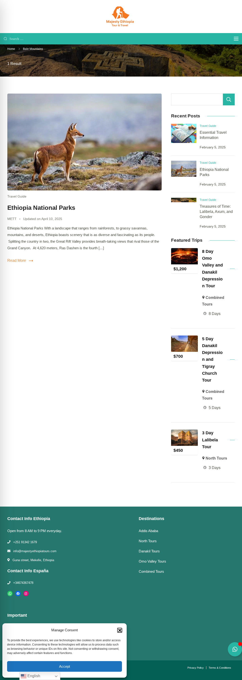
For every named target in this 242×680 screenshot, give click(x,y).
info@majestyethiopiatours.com (34, 551)
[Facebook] (18, 593)
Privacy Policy (195, 667)
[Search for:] (118, 39)
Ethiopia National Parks (41, 207)
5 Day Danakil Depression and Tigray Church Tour (212, 359)
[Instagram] (26, 593)
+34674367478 (23, 583)
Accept (64, 666)
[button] (119, 630)
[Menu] (236, 38)
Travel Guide (16, 196)
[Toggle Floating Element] (235, 649)
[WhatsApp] (10, 593)
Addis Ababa (148, 531)
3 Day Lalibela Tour (210, 439)
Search (229, 99)
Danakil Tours (149, 551)
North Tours (216, 458)
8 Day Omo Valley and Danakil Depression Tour (212, 268)
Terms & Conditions (220, 667)
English (33, 676)
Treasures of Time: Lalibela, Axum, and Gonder (216, 211)
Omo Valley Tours (152, 561)
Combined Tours (151, 571)
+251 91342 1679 (25, 542)
